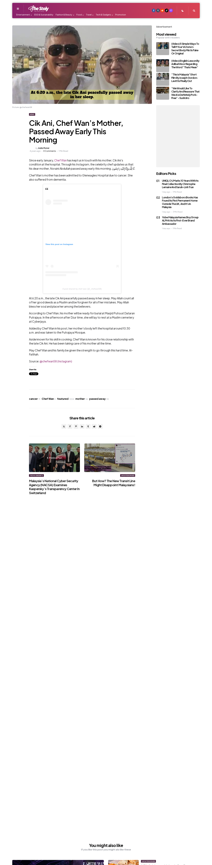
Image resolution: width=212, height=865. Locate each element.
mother (81, 398)
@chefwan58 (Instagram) (55, 361)
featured (65, 398)
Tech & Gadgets (36, 475)
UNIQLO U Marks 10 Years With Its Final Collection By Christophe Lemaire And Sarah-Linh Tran (180, 184)
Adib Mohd (43, 148)
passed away (99, 398)
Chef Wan (60, 160)
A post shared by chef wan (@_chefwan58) (82, 289)
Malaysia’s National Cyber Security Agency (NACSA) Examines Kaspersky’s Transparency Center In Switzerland (54, 487)
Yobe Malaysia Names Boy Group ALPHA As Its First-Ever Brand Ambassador (180, 220)
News (32, 114)
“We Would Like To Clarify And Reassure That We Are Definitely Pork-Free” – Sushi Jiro (185, 93)
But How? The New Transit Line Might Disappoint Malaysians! (113, 483)
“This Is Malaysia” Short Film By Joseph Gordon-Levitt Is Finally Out (184, 78)
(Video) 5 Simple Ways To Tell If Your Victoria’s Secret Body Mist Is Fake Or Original (185, 48)
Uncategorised (127, 475)
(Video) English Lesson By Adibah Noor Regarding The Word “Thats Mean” (185, 64)
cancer (34, 398)
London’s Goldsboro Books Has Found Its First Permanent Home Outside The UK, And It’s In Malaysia (180, 202)
